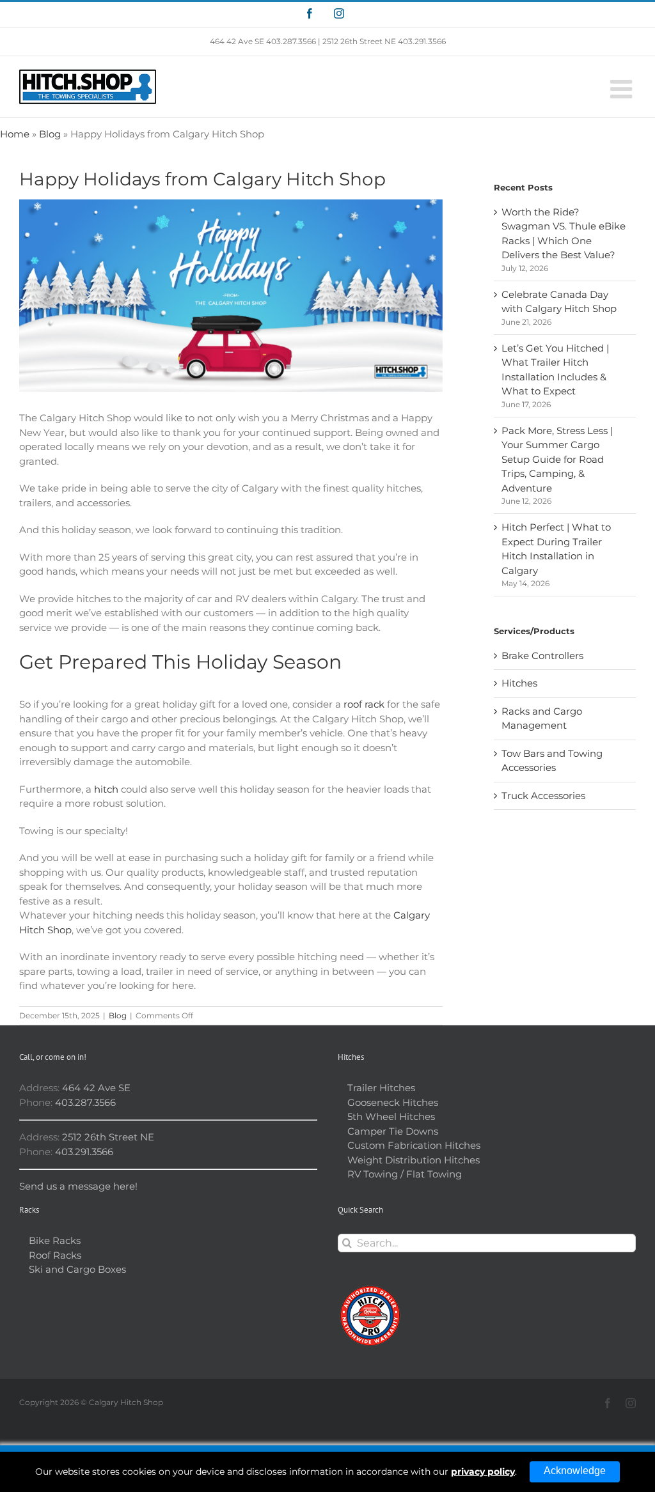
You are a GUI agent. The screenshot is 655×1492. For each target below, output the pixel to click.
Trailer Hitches (381, 1088)
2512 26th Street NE (359, 41)
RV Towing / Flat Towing (404, 1174)
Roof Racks (55, 1255)
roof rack (363, 704)
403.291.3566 (422, 41)
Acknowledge (575, 1470)
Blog (50, 134)
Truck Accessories (543, 795)
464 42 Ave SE (237, 41)
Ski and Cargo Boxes (77, 1269)
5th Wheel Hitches (391, 1116)
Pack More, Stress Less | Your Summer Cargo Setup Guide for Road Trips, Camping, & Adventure (557, 459)
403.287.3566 (291, 41)
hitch (106, 789)
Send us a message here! (78, 1186)
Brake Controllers (542, 655)
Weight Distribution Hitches (413, 1160)
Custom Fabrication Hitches (413, 1145)
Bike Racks (55, 1240)
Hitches (519, 683)
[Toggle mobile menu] (623, 89)
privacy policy (483, 1471)
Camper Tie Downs (392, 1131)
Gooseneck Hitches (392, 1102)
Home (14, 134)
